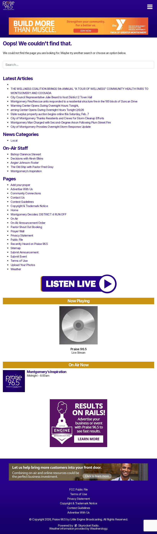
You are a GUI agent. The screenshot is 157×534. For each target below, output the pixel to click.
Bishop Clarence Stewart (26, 154)
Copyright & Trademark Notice (29, 206)
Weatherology (98, 528)
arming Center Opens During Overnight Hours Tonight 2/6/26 (47, 110)
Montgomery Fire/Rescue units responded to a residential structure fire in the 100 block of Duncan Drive (74, 101)
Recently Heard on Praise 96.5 (29, 244)
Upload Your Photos (23, 265)
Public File (17, 239)
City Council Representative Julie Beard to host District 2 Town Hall (51, 97)
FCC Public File (78, 489)
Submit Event (19, 256)
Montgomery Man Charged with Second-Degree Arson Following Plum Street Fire (61, 122)
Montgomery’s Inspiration (26, 171)
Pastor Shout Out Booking (26, 227)
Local (14, 140)
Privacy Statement (22, 235)
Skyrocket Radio (88, 525)
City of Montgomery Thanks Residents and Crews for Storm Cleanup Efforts (57, 118)
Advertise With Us (22, 189)
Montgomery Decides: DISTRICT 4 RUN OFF (38, 214)
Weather (16, 269)
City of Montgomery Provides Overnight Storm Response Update (51, 126)
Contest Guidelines (22, 202)
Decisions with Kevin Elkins (27, 158)
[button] (150, 7)
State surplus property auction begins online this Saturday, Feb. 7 (50, 114)
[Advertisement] (78, 26)
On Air (14, 218)
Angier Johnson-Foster (25, 162)
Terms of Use (19, 261)
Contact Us (18, 197)
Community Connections (26, 193)
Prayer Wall (17, 231)
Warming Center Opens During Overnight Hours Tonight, (45, 105)
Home (14, 210)
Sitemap (16, 248)
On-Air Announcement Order (28, 223)
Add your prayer (20, 185)
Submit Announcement (24, 252)
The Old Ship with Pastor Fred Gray (32, 167)
